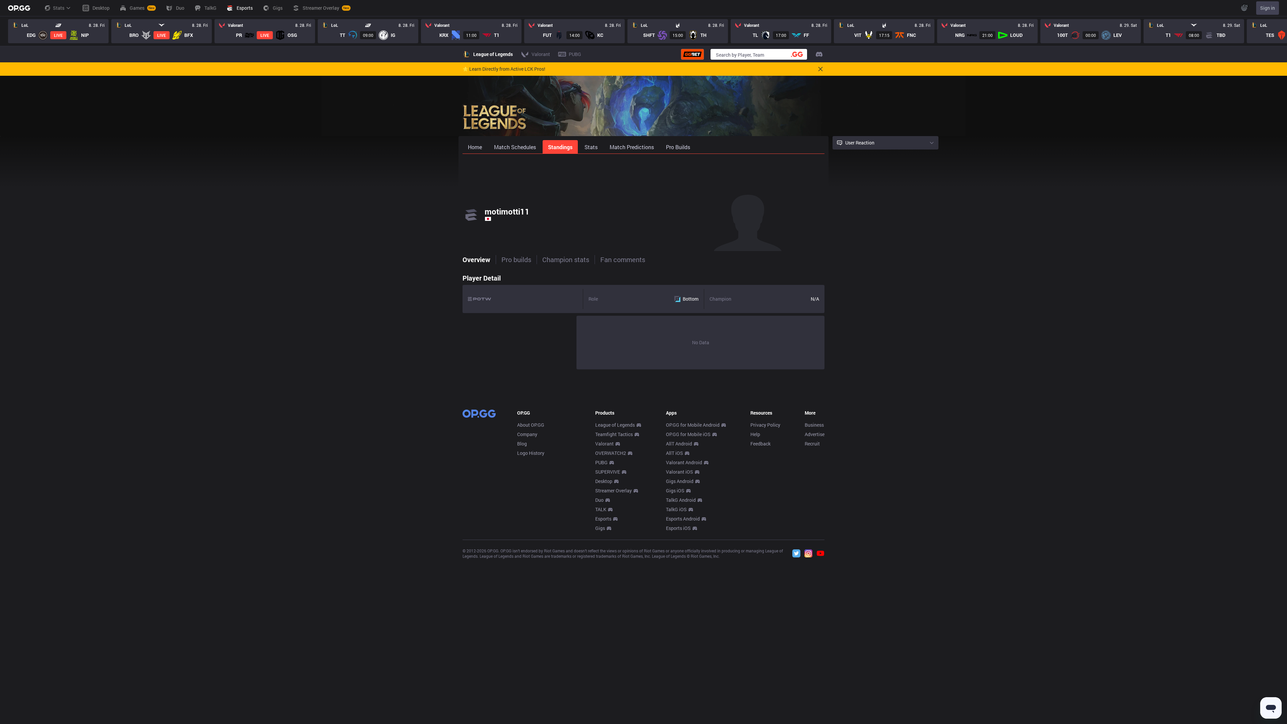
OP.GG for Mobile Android (693, 425)
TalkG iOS (676, 509)
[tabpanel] (643, 320)
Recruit (812, 443)
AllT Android (679, 443)
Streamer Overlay (613, 490)
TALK (600, 509)
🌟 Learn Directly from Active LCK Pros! (504, 69)
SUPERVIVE (607, 472)
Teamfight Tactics (614, 434)
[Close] (820, 69)
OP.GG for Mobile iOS (688, 434)
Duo (599, 500)
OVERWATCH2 (610, 453)
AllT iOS (674, 453)
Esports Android (683, 519)
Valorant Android (684, 462)
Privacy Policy (765, 425)
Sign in (1267, 8)
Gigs (600, 528)
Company (527, 434)
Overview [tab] (476, 259)
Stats (58, 8)
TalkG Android (681, 500)
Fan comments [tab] (622, 259)
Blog (522, 443)
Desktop (603, 481)
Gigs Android (679, 481)
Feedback (760, 443)
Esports (603, 519)
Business (814, 425)
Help (755, 434)
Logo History (530, 453)
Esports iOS (678, 528)
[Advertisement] (643, 172)
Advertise (814, 434)
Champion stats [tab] (565, 259)
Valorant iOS (679, 472)
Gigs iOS (675, 490)
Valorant (604, 443)
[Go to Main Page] (19, 8)
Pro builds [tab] (516, 259)
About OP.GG (530, 425)
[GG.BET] (692, 54)
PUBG (601, 462)
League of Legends (615, 425)
